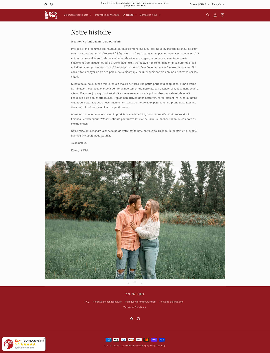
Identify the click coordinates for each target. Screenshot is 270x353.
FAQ (87, 301)
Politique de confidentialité (107, 301)
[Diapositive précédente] (128, 282)
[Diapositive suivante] (142, 282)
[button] (77, 14)
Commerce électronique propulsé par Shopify (143, 346)
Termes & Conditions (135, 307)
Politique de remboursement (140, 301)
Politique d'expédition (171, 301)
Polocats (117, 346)
